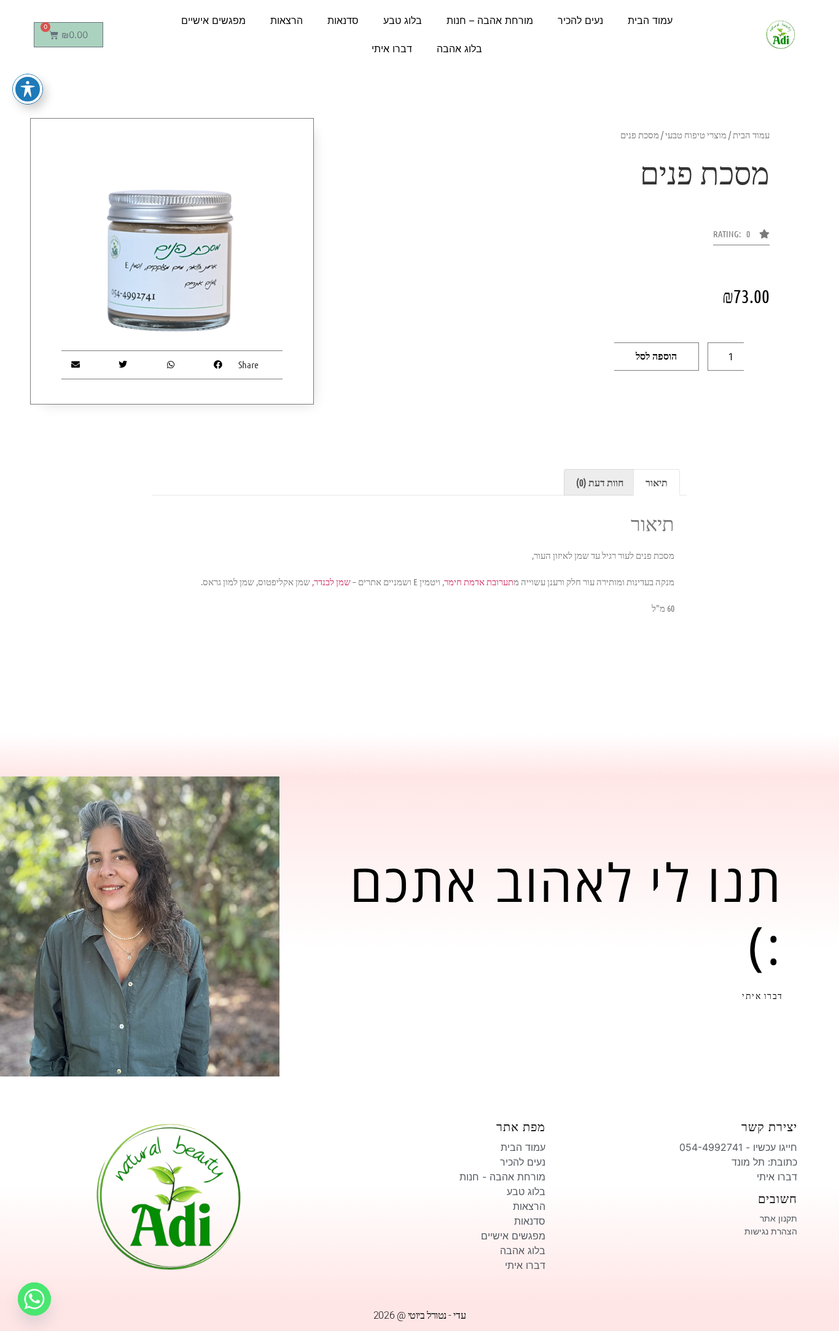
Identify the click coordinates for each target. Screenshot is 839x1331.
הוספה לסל (656, 356)
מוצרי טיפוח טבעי (696, 134)
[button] (741, 237)
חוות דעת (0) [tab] (599, 482)
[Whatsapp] (34, 1299)
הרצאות (286, 20)
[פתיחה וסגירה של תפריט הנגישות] (27, 89)
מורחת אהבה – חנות (490, 20)
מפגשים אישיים (213, 20)
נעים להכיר (580, 20)
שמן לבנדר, (331, 581)
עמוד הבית (650, 20)
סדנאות (343, 20)
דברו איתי (392, 48)
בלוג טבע (402, 20)
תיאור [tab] (657, 482)
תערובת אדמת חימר (478, 581)
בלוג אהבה (459, 48)
